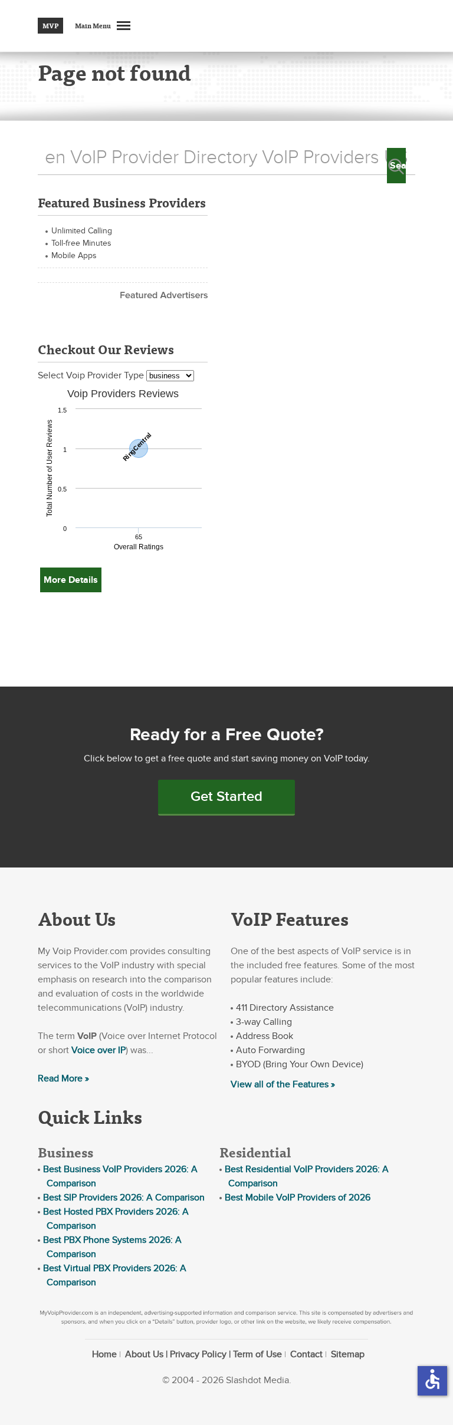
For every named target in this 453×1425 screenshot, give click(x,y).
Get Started (226, 796)
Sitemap (348, 1354)
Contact (306, 1354)
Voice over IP (98, 1050)
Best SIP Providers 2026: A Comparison (124, 1197)
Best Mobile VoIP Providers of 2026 (297, 1197)
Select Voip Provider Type (92, 375)
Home (104, 1354)
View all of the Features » (283, 1084)
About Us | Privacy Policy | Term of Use (203, 1354)
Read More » (63, 1078)
